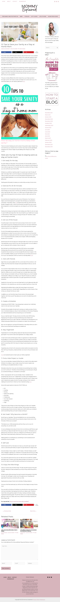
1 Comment (22, 532)
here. (24, 81)
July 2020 (47, 129)
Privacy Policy (36, 599)
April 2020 (47, 136)
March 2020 (48, 138)
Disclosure (42, 599)
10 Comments (4, 532)
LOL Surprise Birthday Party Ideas (9, 530)
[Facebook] (54, 1)
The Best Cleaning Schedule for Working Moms (28, 530)
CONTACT (14, 577)
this (16, 202)
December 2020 (49, 119)
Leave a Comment (5, 48)
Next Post (33, 510)
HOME (5, 577)
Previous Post (7, 510)
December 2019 (48, 144)
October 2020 (48, 123)
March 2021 (47, 114)
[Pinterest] (58, 1)
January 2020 (48, 142)
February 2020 (48, 140)
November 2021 (48, 112)
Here (2, 354)
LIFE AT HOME (13, 48)
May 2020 (47, 133)
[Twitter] (49, 577)
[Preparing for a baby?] (52, 69)
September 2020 (49, 125)
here (31, 255)
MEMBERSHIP (10, 578)
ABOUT (9, 577)
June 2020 (47, 131)
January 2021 (48, 116)
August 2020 (48, 127)
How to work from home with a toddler (19, 501)
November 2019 (48, 146)
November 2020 (49, 121)
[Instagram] (56, 1)
